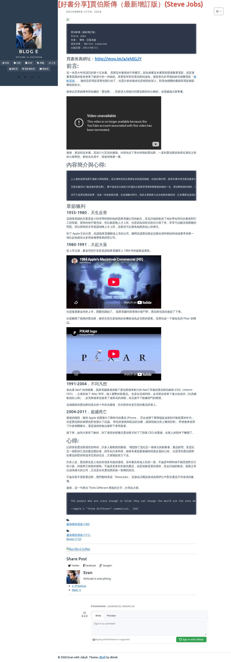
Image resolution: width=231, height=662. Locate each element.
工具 (53, 62)
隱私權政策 (30, 68)
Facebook (90, 565)
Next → (76, 590)
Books (73, 539)
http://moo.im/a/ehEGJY (118, 59)
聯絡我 (45, 68)
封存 (30, 62)
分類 (18, 62)
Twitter (75, 565)
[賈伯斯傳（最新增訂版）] (67, 19)
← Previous (79, 586)
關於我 (14, 68)
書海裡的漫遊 (78, 524)
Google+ (107, 565)
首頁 (7, 62)
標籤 (42, 62)
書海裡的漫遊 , (78, 535)
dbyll (102, 657)
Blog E (29, 51)
